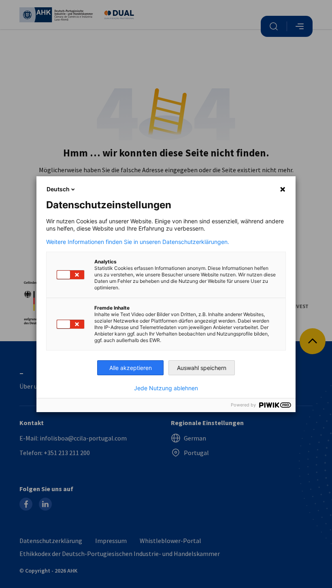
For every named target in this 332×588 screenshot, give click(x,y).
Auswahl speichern (201, 367)
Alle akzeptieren (130, 367)
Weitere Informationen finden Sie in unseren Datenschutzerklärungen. (137, 242)
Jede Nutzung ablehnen (166, 388)
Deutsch (58, 189)
